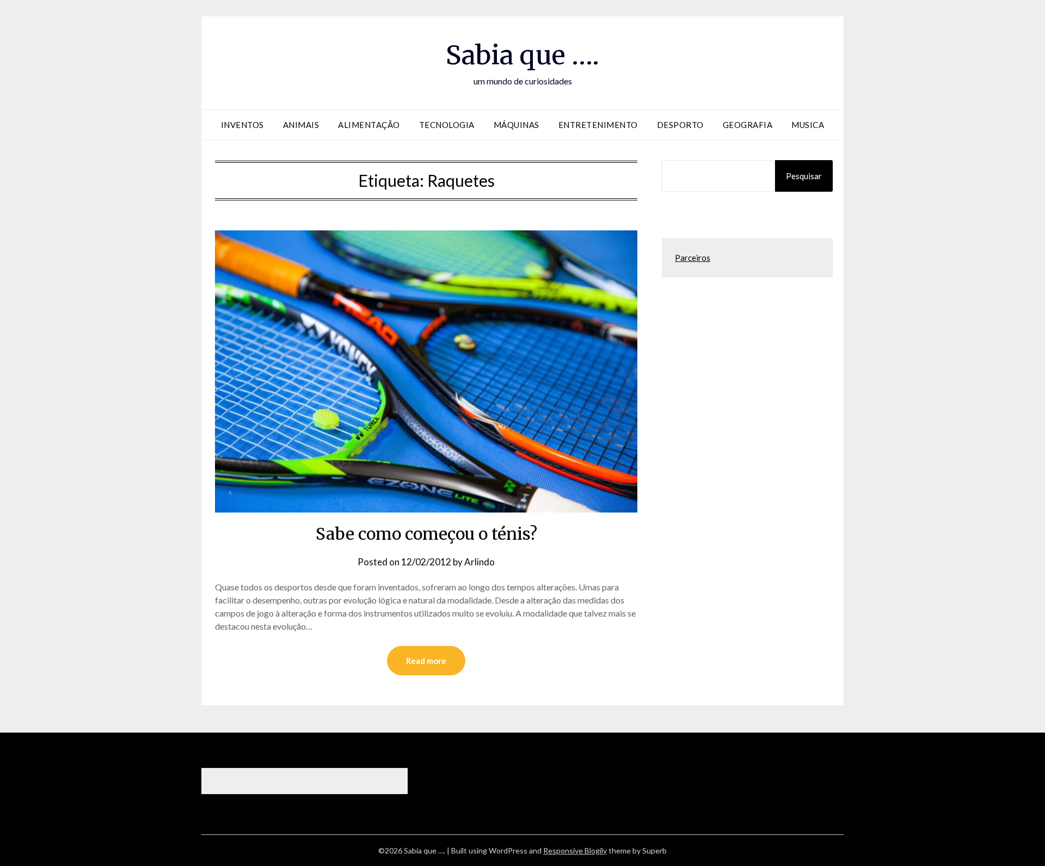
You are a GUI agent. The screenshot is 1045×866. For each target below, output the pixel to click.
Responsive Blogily (575, 850)
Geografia (748, 125)
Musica (807, 125)
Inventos (242, 125)
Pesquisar (804, 176)
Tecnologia (447, 125)
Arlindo (479, 562)
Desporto (680, 125)
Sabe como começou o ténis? (426, 533)
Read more (426, 661)
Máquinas (516, 125)
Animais (301, 125)
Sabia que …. (522, 55)
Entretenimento (598, 125)
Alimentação (369, 125)
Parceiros (692, 258)
